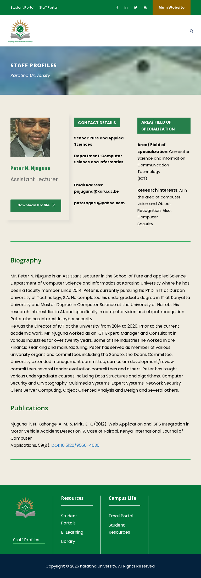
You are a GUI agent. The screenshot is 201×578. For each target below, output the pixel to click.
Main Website (172, 7)
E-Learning (72, 532)
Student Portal (22, 7)
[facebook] (117, 7)
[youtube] (145, 7)
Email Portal (121, 516)
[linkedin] (126, 7)
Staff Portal (48, 7)
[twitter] (135, 7)
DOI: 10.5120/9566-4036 (75, 445)
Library (68, 541)
